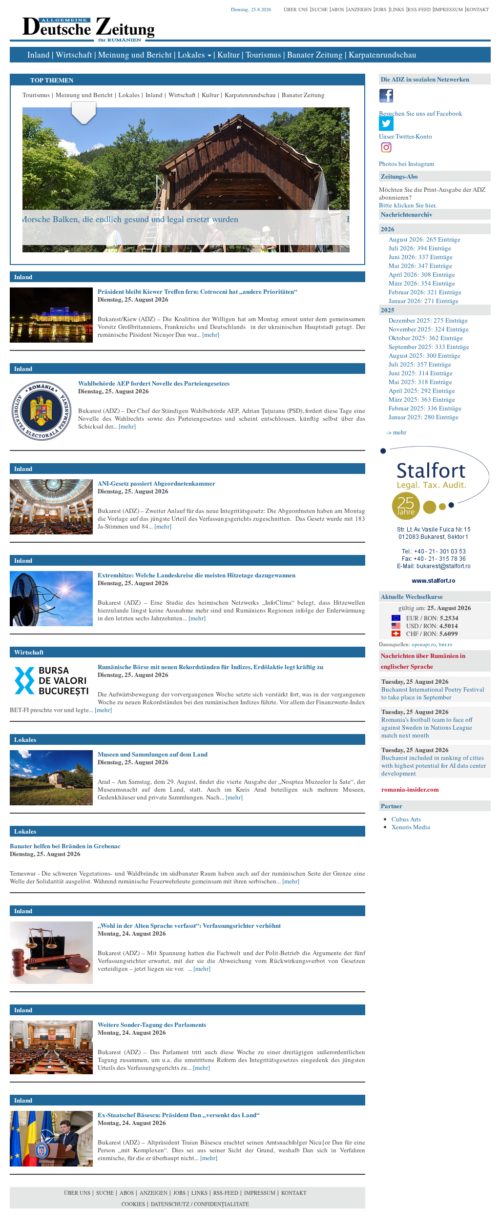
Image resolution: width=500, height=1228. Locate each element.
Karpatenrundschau (383, 54)
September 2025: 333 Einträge (429, 346)
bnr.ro (446, 644)
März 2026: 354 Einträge (422, 283)
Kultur (228, 54)
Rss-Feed (419, 9)
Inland (38, 54)
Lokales (191, 54)
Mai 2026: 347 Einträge (420, 265)
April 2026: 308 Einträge (422, 274)
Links (397, 9)
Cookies (133, 1204)
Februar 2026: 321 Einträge (425, 292)
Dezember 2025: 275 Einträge (428, 320)
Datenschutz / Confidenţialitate (200, 1204)
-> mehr (396, 432)
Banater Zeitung (315, 54)
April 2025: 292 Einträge (422, 390)
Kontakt (477, 9)
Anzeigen (360, 9)
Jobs (381, 9)
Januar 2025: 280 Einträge (423, 417)
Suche (320, 9)
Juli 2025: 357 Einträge (420, 364)
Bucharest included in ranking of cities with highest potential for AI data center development (433, 765)
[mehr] (210, 334)
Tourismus (263, 54)
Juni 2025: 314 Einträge (421, 373)
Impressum (448, 9)
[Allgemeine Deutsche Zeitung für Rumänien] (87, 22)
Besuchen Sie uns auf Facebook (420, 113)
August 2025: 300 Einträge (424, 355)
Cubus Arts (406, 819)
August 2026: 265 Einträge (424, 239)
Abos (337, 9)
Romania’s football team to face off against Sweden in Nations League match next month (427, 727)
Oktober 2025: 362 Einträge (426, 338)
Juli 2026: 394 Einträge (420, 248)
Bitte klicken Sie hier (407, 205)
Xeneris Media (411, 826)
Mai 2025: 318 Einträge (420, 382)
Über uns (296, 9)
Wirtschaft (74, 54)
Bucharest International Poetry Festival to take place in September (432, 693)
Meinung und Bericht (135, 54)
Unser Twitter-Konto (405, 136)
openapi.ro (424, 644)
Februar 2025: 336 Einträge (425, 408)
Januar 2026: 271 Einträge (423, 301)
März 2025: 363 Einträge (422, 399)
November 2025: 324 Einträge (429, 329)
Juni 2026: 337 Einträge (421, 257)
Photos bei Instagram (406, 163)
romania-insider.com (410, 789)
